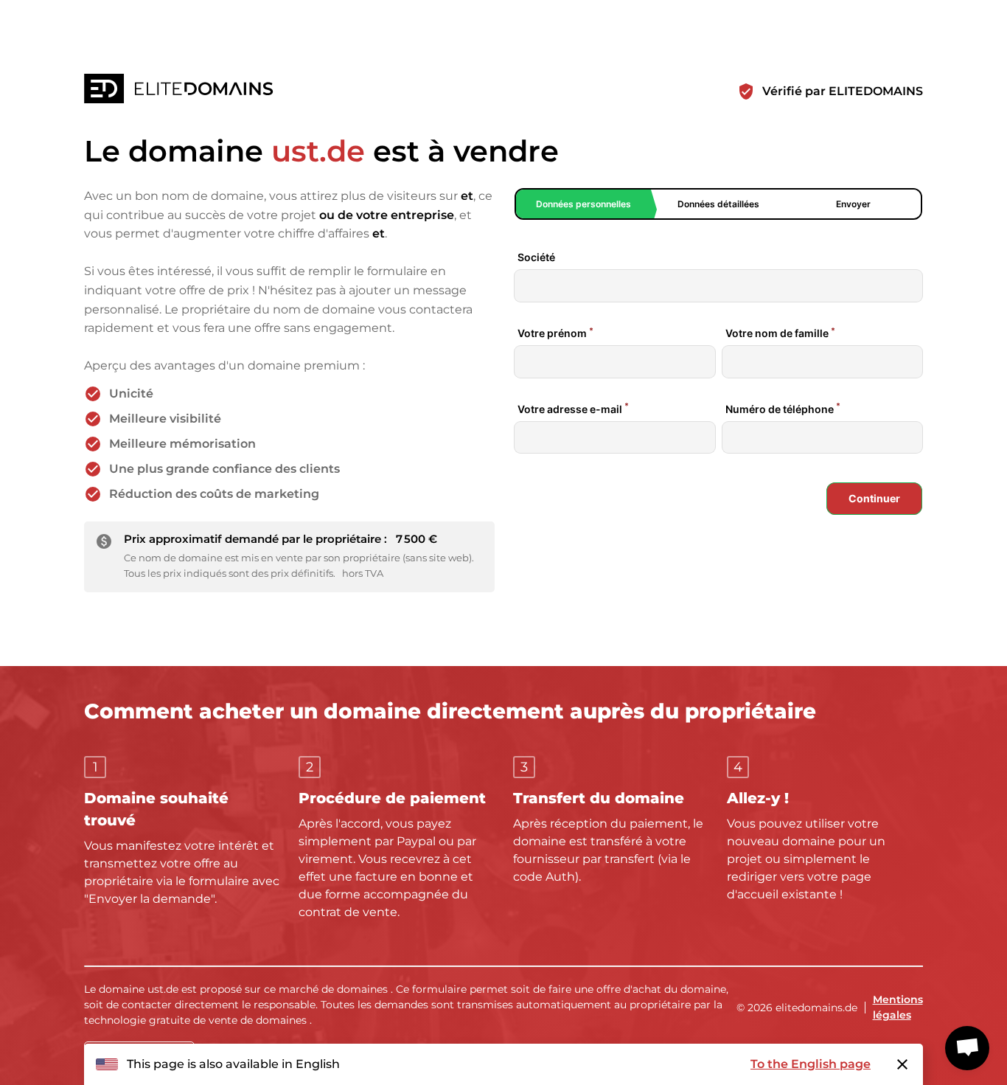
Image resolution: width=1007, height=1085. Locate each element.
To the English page (810, 1064)
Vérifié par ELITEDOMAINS (842, 91)
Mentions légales (898, 1007)
